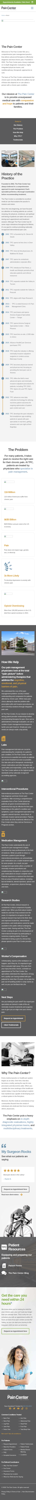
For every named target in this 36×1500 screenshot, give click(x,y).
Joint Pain (7, 1426)
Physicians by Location (11, 1474)
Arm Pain (23, 1418)
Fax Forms (7, 1468)
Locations (23, 1454)
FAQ (5, 1452)
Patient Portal (24, 1447)
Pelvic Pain (7, 1429)
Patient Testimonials (26, 1444)
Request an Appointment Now (15, 1189)
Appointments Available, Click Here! (16, 2)
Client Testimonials (11, 1025)
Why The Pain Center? (11, 1465)
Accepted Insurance (10, 1455)
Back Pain (7, 1418)
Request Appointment (10, 1444)
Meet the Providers (10, 1447)
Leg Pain (6, 1424)
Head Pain (23, 1424)
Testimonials (18, 140)
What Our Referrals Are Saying (13, 1477)
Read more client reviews (10, 1194)
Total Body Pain (25, 1429)
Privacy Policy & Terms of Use (11, 1491)
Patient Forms (8, 1449)
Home (3, 15)
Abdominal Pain (25, 1421)
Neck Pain (7, 1421)
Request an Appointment (13, 1018)
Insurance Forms (9, 1471)
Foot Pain (23, 1426)
